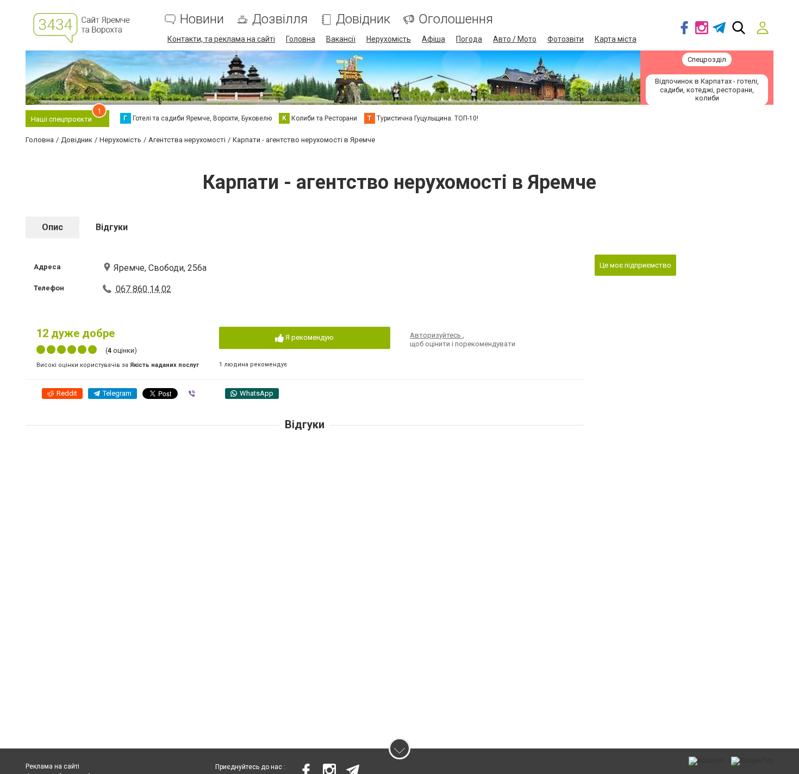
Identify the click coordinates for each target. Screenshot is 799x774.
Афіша (433, 39)
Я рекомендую (309, 337)
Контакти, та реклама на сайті (221, 39)
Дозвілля (280, 19)
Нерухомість (388, 39)
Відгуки (112, 227)
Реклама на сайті (52, 766)
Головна (300, 39)
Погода (469, 39)
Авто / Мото (514, 39)
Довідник (363, 19)
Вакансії (340, 39)
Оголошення (456, 19)
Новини (202, 19)
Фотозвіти (565, 39)
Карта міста (615, 39)
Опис (52, 227)
